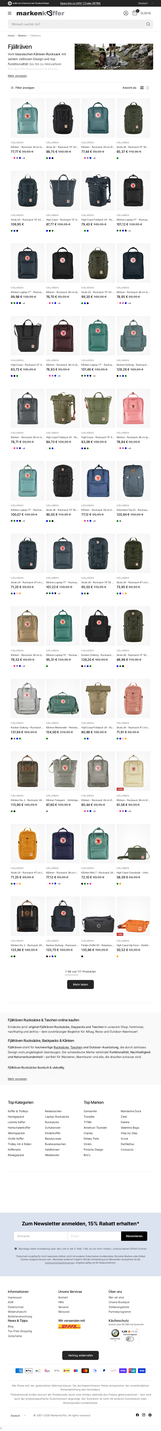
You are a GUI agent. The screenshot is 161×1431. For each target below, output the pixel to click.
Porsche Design (93, 1149)
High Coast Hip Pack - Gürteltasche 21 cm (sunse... (133, 945)
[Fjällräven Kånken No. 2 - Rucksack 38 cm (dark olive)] (28, 771)
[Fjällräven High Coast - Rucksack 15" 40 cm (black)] (57, 234)
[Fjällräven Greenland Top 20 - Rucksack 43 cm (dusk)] (133, 481)
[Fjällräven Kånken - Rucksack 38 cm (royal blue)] (37, 161)
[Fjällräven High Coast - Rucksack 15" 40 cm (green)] (65, 234)
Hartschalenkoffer (19, 1127)
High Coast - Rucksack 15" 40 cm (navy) (63, 219)
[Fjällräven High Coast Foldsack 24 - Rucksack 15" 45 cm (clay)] (84, 234)
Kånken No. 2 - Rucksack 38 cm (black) (28, 945)
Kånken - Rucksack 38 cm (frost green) (98, 147)
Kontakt (63, 1297)
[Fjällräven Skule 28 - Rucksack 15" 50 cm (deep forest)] (133, 118)
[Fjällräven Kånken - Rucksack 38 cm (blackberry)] (63, 336)
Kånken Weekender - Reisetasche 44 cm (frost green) (63, 727)
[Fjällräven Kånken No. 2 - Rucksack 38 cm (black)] (22, 814)
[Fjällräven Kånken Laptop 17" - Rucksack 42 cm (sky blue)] (135, 234)
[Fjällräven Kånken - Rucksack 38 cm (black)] (63, 263)
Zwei (124, 1116)
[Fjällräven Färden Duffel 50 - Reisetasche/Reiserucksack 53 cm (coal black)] (98, 916)
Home (11, 35)
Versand (63, 1307)
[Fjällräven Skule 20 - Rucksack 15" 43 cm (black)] (63, 118)
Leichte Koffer (16, 1122)
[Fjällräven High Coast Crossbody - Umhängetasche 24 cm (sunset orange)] (127, 887)
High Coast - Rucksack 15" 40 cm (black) (28, 364)
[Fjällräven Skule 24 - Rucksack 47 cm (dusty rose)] (29, 596)
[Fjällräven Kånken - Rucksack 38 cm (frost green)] (98, 118)
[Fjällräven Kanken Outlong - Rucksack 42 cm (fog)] (127, 379)
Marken (22, 35)
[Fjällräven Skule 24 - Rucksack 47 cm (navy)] (28, 553)
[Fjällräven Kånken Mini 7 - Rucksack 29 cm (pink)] (108, 887)
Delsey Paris (91, 1138)
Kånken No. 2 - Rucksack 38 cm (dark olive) (28, 800)
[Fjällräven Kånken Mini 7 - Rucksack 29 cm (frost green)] (98, 844)
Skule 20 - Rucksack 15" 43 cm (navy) (28, 219)
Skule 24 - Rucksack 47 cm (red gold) (28, 872)
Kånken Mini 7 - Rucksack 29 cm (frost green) (98, 872)
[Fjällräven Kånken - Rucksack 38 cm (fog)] (29, 161)
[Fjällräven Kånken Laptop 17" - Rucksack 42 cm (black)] (133, 190)
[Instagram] (144, 1415)
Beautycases (53, 1138)
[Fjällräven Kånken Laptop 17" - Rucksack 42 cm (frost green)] (127, 234)
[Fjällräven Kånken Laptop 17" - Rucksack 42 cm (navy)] (28, 263)
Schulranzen (52, 1127)
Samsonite (90, 1111)
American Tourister (95, 1127)
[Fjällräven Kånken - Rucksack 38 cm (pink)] (22, 161)
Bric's (87, 1155)
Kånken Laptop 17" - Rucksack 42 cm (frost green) (98, 364)
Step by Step (129, 1133)
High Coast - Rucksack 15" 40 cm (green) (98, 437)
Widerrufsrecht (17, 1311)
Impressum (15, 1297)
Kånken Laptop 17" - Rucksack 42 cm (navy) (28, 292)
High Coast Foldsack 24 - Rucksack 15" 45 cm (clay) (98, 727)
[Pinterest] (150, 1415)
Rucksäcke (61, 1047)
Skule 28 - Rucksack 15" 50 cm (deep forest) (133, 147)
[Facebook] (137, 1415)
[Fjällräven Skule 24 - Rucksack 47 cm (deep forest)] (14, 596)
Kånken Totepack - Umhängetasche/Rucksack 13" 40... (63, 800)
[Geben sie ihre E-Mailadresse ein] (134, 1236)
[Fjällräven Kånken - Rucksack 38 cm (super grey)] (28, 408)
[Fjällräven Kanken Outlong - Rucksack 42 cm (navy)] (135, 379)
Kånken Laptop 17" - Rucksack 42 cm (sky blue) (28, 509)
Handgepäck (16, 1116)
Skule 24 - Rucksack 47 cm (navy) (28, 582)
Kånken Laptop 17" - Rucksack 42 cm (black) (133, 219)
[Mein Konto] (125, 13)
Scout (124, 1138)
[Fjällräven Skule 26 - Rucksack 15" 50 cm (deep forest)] (57, 524)
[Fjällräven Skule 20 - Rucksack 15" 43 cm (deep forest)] (49, 161)
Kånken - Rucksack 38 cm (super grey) (28, 437)
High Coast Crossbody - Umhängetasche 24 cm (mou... (133, 872)
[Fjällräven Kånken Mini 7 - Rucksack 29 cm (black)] (84, 887)
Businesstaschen (55, 1144)
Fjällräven (17, 142)
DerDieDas (127, 1144)
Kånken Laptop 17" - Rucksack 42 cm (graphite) (63, 582)
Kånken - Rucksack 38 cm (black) (63, 292)
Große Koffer (16, 1138)
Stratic (88, 1144)
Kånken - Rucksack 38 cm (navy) (133, 292)
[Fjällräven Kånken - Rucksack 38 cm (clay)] (28, 626)
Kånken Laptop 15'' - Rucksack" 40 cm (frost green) (63, 655)
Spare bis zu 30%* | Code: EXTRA (80, 3)
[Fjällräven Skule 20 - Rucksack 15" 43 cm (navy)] (57, 161)
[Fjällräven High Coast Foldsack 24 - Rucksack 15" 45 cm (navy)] (98, 190)
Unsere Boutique (119, 1302)
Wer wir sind (116, 1297)
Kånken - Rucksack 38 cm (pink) (133, 437)
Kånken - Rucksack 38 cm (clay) (28, 655)
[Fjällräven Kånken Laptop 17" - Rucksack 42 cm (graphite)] (120, 234)
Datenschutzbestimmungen (59, 1262)
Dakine (125, 1122)
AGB (10, 1302)
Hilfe (61, 1302)
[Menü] (9, 13)
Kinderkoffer (52, 1133)
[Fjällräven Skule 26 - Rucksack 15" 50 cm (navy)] (49, 524)
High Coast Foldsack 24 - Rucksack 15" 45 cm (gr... (63, 437)
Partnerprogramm (120, 1311)
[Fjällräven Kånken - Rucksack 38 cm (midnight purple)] (63, 844)
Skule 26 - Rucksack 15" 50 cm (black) (63, 509)
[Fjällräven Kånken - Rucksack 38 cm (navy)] (133, 263)
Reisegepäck (16, 1155)
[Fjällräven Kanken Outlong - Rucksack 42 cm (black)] (120, 379)
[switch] (130, 1339)
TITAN (87, 1122)
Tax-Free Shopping (20, 1331)
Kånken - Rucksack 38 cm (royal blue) (98, 509)
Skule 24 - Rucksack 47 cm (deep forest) (133, 582)
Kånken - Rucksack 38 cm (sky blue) (28, 147)
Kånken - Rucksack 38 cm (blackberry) (63, 364)
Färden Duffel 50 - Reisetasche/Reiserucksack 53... (98, 945)
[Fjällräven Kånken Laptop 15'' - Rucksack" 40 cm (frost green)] (63, 626)
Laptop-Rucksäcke (57, 1116)
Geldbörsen (52, 1149)
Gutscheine (15, 1336)
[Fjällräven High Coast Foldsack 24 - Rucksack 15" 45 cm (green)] (92, 234)
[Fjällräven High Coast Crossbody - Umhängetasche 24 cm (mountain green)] (133, 844)
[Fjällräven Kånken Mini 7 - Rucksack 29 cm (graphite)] (100, 887)
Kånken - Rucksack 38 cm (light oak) (133, 800)
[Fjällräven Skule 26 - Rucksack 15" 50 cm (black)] (63, 481)
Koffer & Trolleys (18, 1111)
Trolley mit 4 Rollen (19, 1144)
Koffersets (14, 1149)
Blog (10, 1326)
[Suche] (148, 24)
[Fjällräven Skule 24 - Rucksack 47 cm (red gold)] (37, 596)
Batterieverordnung (20, 1316)
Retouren (64, 1311)
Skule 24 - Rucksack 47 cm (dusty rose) (133, 727)
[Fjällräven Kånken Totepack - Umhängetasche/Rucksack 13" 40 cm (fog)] (63, 771)
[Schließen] (1, 1428)
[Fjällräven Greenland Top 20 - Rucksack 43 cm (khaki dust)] (120, 524)
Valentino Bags (130, 1127)
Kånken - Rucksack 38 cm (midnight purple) (63, 872)
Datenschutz (16, 1307)
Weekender (52, 1155)
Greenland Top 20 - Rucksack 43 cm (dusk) (133, 509)
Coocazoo (127, 1149)
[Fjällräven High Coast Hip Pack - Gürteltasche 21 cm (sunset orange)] (133, 916)
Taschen (76, 1047)
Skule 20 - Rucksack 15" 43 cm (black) (63, 147)
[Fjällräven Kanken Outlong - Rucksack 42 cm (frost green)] (133, 336)
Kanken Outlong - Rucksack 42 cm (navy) (63, 945)
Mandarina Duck (131, 1111)
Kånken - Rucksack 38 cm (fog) (98, 800)
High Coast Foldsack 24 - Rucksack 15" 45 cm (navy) (98, 219)
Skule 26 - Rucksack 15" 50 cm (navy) (98, 582)
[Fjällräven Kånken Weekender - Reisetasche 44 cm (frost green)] (63, 698)
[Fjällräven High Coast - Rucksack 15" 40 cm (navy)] (63, 190)
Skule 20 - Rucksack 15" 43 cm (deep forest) (98, 292)
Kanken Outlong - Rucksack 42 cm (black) (98, 655)
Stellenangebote (119, 1307)
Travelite (89, 1116)
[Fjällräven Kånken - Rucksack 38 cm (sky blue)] (28, 118)
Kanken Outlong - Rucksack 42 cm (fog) (28, 727)
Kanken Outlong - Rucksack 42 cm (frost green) (133, 364)
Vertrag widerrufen (80, 1355)
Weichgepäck (16, 1133)
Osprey (88, 1133)
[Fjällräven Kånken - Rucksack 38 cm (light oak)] (14, 161)
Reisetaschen (53, 1111)
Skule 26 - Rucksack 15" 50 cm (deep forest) (133, 655)
